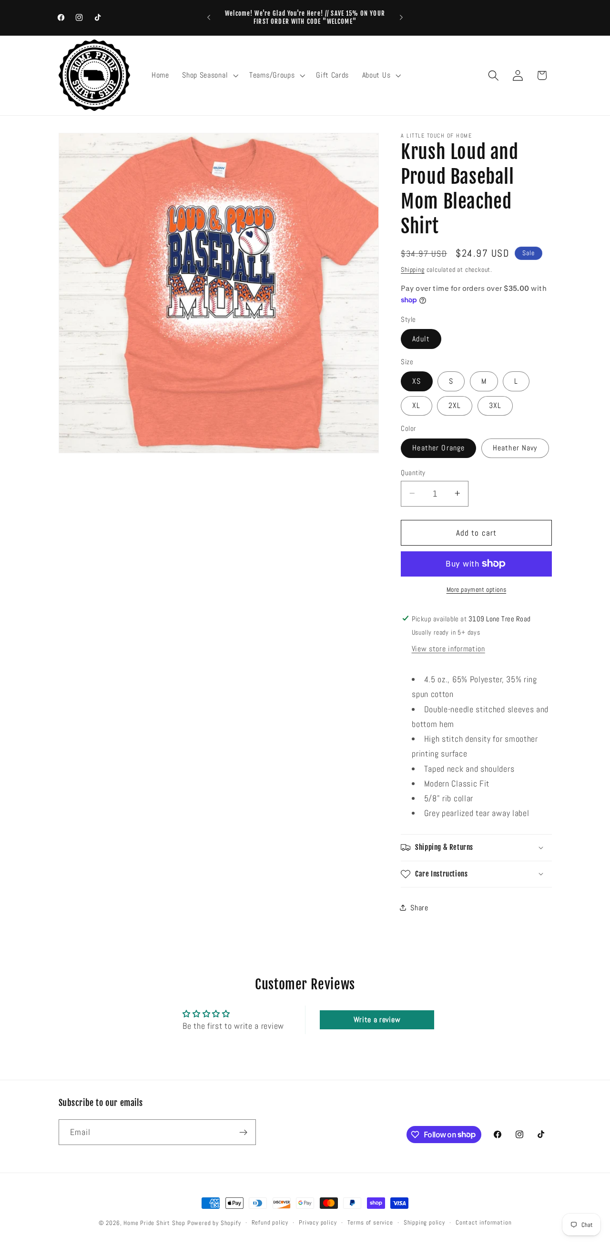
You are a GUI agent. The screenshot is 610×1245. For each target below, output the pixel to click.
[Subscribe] (243, 1132)
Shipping (412, 269)
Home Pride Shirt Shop (154, 1223)
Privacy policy (317, 1222)
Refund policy (270, 1222)
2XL (454, 405)
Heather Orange (438, 448)
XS (416, 381)
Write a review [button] (377, 1020)
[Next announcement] (401, 17)
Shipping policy (424, 1222)
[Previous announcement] (208, 17)
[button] (209, 75)
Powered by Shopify (214, 1223)
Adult (421, 339)
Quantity (413, 472)
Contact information (483, 1222)
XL (416, 405)
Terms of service (370, 1222)
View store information (448, 649)
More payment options (477, 589)
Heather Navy (515, 448)
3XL (495, 405)
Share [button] (419, 908)
